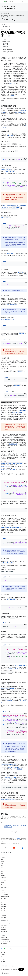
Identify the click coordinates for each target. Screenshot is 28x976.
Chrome (3, 954)
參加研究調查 (4, 943)
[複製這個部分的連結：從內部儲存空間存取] (17, 106)
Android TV (3, 898)
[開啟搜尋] (19, 1)
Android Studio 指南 (5, 923)
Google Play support (5, 941)
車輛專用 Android (5, 896)
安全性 (2, 859)
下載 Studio (3, 929)
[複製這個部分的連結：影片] (5, 822)
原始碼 (2, 861)
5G (1, 884)
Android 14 (3, 910)
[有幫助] (10, 29)
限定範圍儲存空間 (13, 444)
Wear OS (3, 892)
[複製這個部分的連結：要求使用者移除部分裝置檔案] (20, 773)
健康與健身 (3, 877)
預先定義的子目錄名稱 (13, 669)
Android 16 (3, 906)
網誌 (2, 865)
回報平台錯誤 (4, 937)
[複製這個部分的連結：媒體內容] (7, 632)
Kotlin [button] (4, 155)
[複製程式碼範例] (26, 158)
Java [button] (10, 155)
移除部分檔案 (8, 700)
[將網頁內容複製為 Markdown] (9, 36)
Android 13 (3, 913)
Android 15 (3, 908)
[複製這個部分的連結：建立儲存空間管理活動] (16, 756)
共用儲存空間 (12, 83)
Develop (4, 6)
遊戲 (2, 873)
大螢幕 (2, 890)
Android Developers (5, 24)
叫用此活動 (19, 769)
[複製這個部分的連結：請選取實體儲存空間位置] (17, 515)
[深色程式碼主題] (24, 158)
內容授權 (18, 838)
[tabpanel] (14, 159)
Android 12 (3, 915)
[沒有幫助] (12, 29)
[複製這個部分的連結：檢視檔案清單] (9, 251)
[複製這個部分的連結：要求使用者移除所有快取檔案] (20, 793)
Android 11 (3, 917)
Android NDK (4, 931)
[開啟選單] (2, 1)
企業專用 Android (5, 857)
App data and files (9, 8)
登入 (25, 1)
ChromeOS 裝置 (4, 894)
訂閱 (21, 969)
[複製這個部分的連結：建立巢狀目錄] (9, 269)
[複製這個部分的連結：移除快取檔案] (10, 358)
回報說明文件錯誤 (5, 939)
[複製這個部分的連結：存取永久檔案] (10, 131)
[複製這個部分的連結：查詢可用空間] (12, 679)
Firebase (3, 956)
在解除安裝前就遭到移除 (11, 304)
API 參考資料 (3, 927)
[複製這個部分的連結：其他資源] (9, 814)
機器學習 (3, 875)
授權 (6, 966)
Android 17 (3, 904)
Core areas (12, 6)
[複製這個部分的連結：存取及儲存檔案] (11, 141)
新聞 (2, 863)
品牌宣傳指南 (11, 966)
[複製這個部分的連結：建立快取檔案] (10, 295)
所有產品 (3, 961)
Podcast (3, 867)
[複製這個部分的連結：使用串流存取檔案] (12, 213)
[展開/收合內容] (10, 40)
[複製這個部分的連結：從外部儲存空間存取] (17, 403)
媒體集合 (12, 96)
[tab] (4, 155)
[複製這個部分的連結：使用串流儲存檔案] (12, 165)
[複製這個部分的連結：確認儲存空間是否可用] (16, 451)
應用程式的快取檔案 (20, 112)
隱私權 (2, 882)
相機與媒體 (3, 880)
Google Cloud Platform (6, 959)
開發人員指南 (4, 925)
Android (3, 854)
